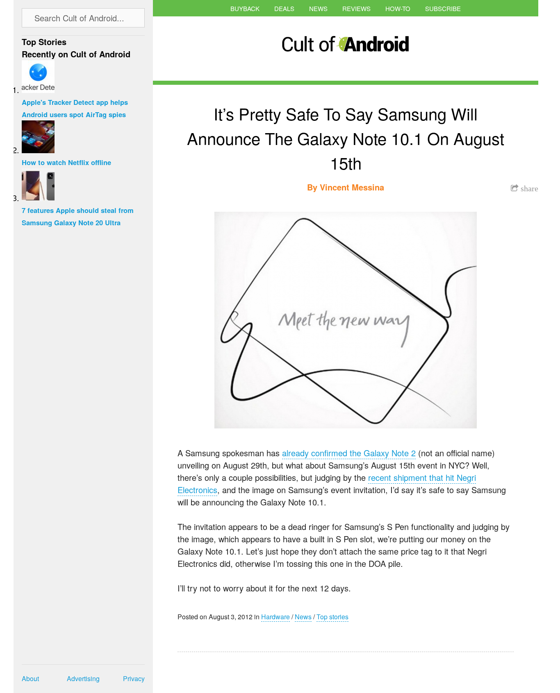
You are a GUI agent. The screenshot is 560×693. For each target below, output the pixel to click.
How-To (397, 8)
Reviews (356, 8)
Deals (284, 8)
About (30, 678)
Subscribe (443, 8)
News (318, 8)
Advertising (83, 678)
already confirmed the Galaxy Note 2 (349, 453)
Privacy (134, 678)
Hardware (275, 616)
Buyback (245, 8)
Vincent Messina (352, 187)
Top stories (332, 616)
